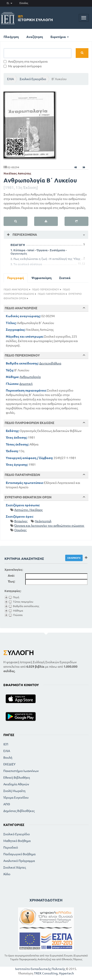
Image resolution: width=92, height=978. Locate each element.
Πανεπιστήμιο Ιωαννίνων (21, 771)
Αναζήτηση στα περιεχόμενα (28, 61)
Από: (11, 575)
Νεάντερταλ (43, 521)
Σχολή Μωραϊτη (14, 791)
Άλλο (6, 874)
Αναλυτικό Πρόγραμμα (19, 861)
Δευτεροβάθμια (50, 363)
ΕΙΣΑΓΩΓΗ (17, 244)
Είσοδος (23, 3)
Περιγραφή (15, 278)
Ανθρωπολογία (30, 377)
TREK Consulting (46, 973)
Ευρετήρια (58, 37)
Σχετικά (65, 278)
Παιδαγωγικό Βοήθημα (19, 854)
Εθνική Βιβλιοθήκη (16, 777)
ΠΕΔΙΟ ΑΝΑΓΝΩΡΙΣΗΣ (16, 289)
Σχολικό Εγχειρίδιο (33, 79)
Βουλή (7, 757)
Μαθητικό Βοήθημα (17, 841)
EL (8, 3)
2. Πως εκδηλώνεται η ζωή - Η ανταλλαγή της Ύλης (45, 258)
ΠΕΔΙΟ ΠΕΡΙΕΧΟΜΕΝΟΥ (45, 289)
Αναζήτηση (34, 37)
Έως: (11, 581)
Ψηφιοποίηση (41, 278)
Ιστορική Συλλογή (35, 18)
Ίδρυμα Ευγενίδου (16, 797)
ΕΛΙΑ (10, 79)
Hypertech (66, 973)
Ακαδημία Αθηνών (16, 784)
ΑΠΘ (6, 804)
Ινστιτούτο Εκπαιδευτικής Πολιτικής (40, 969)
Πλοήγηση (11, 37)
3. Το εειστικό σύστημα (26, 264)
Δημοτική (26, 384)
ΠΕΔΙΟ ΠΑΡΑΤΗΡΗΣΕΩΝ (51, 294)
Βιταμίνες (20, 521)
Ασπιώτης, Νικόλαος (28, 510)
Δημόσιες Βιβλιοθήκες (19, 811)
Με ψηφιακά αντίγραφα (25, 66)
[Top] (84, 308)
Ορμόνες (20, 530)
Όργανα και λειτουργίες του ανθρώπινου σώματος (49, 525)
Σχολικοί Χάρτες (14, 867)
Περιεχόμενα (24, 234)
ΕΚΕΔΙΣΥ (9, 764)
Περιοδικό (10, 847)
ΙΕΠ (5, 744)
